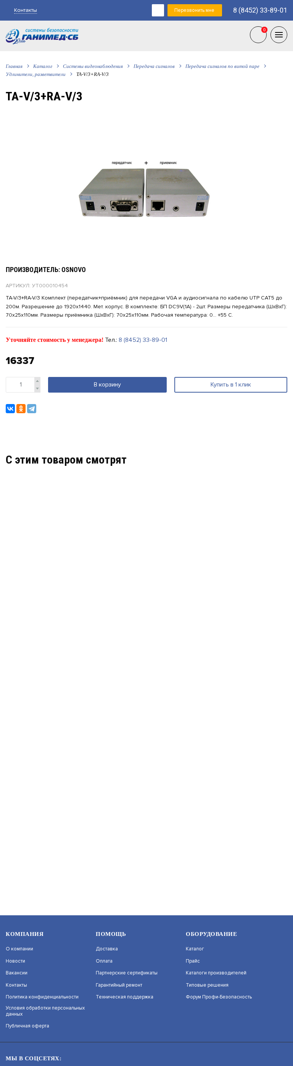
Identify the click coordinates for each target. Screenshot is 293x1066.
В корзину (107, 384)
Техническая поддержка (124, 997)
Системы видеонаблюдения (93, 66)
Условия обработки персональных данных (45, 1011)
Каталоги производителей (216, 973)
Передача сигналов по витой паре (222, 66)
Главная (14, 66)
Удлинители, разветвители (36, 74)
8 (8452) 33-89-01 (260, 10)
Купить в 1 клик (231, 384)
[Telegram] (31, 408)
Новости (15, 961)
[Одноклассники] (21, 408)
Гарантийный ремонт (119, 985)
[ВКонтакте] (10, 408)
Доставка (107, 949)
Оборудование (211, 934)
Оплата (104, 961)
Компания (24, 934)
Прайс (193, 961)
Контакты (25, 10)
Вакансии (16, 973)
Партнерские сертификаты (127, 973)
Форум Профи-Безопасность (219, 997)
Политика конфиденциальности (42, 997)
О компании (19, 949)
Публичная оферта (27, 1026)
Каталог (42, 66)
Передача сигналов (154, 66)
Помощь (111, 934)
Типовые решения (207, 985)
